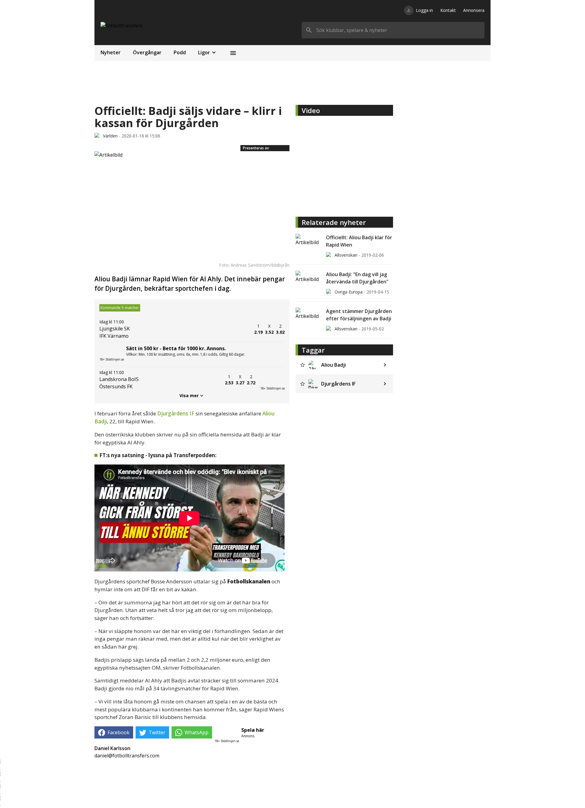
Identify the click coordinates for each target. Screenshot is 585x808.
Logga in (424, 10)
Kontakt (448, 10)
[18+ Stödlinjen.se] (272, 380)
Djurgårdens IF (175, 413)
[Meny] (233, 53)
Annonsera (473, 10)
